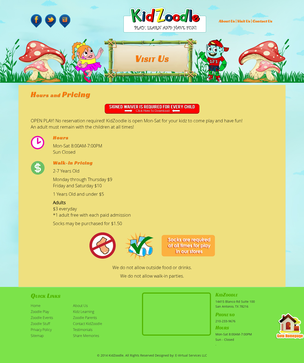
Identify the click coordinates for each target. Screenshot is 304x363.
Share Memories (86, 335)
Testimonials (82, 329)
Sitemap (37, 335)
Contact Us (262, 21)
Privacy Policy (41, 329)
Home (36, 305)
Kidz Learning (83, 311)
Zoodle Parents (85, 317)
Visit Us (243, 21)
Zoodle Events (42, 317)
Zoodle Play (40, 311)
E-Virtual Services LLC (191, 355)
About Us (227, 21)
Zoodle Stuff (40, 323)
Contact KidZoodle (87, 323)
